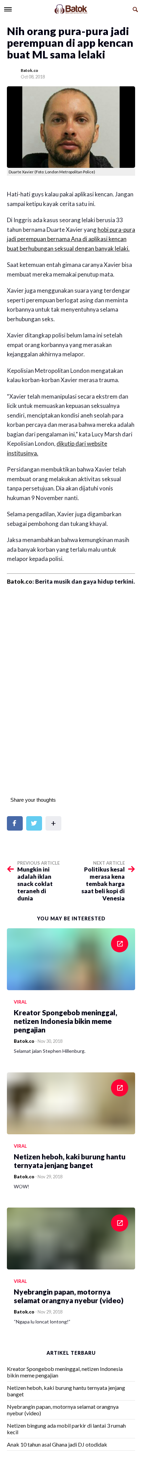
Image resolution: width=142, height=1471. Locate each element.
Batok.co (29, 70)
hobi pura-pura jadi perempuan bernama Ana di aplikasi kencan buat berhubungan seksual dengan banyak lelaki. (71, 239)
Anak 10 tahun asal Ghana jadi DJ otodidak (57, 1444)
